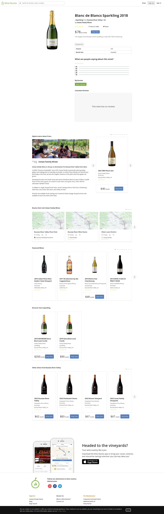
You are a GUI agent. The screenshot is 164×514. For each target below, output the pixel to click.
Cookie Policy (61, 511)
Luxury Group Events (36, 499)
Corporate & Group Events (92, 499)
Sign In (159, 3)
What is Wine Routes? (63, 499)
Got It (128, 510)
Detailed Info (79, 44)
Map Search (33, 504)
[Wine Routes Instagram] (50, 486)
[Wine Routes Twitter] (60, 486)
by (83, 23)
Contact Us (60, 501)
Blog (30, 501)
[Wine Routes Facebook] (55, 486)
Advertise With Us (89, 501)
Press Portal (87, 504)
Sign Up (151, 3)
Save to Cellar (94, 26)
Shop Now (95, 32)
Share (106, 26)
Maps (144, 3)
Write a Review (80, 84)
